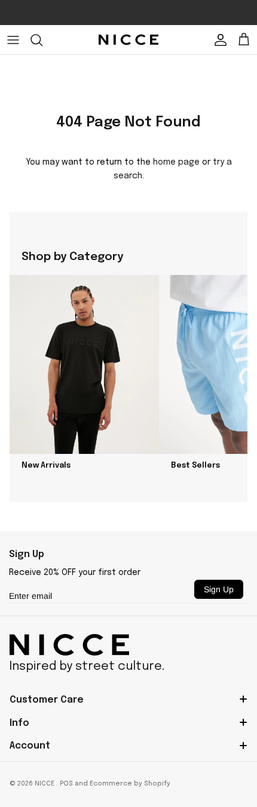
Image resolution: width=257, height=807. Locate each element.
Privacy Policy (217, 501)
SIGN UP (189, 467)
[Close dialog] (241, 341)
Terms (236, 501)
